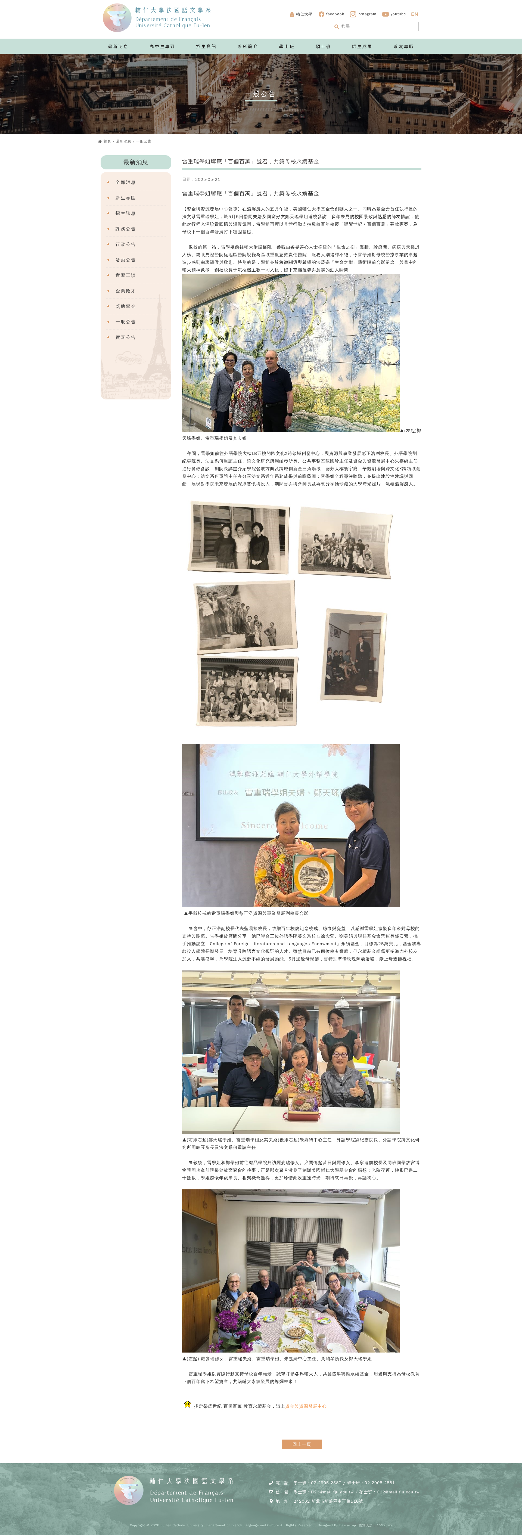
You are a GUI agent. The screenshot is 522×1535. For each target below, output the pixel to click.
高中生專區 (162, 46)
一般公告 (126, 322)
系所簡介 (248, 46)
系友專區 (403, 46)
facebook (335, 14)
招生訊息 (126, 213)
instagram (367, 14)
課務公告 (126, 229)
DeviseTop (347, 1525)
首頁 (107, 141)
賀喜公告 (126, 337)
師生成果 (362, 46)
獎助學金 (126, 306)
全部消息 (126, 182)
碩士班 (323, 46)
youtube (398, 14)
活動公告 (126, 260)
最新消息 (118, 46)
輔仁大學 (304, 14)
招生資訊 (206, 46)
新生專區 (126, 198)
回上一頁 (302, 1444)
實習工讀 (126, 275)
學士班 (287, 46)
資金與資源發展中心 (306, 1406)
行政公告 (126, 244)
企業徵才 (126, 291)
